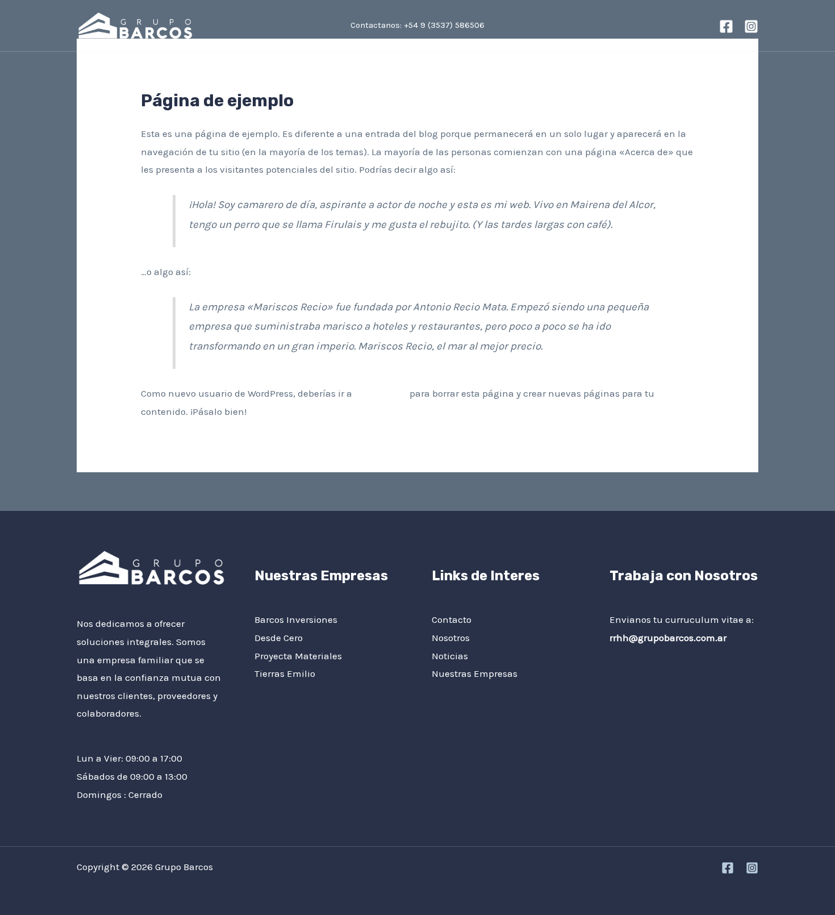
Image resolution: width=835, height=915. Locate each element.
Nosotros (213, 80)
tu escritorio (380, 393)
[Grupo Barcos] (135, 24)
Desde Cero (278, 637)
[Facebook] (726, 26)
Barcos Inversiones (295, 619)
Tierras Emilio (284, 673)
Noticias (269, 80)
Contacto (326, 80)
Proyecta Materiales (298, 656)
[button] (732, 80)
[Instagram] (751, 26)
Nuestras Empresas (474, 673)
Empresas (152, 80)
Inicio (98, 80)
